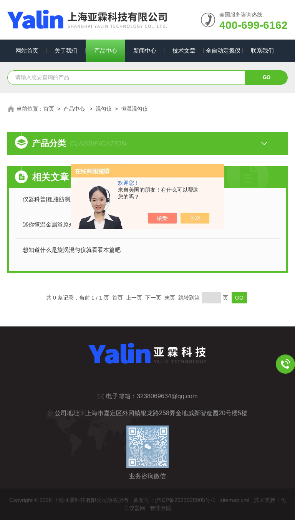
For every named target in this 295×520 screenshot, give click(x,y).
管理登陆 (160, 508)
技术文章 (184, 50)
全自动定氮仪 (223, 50)
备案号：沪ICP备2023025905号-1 (174, 500)
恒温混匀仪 (134, 109)
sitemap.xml (234, 500)
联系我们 (262, 50)
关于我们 (66, 50)
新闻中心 (144, 50)
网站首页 (26, 50)
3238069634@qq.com (167, 396)
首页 (48, 109)
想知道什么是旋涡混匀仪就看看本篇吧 (72, 250)
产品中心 (105, 50)
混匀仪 (104, 109)
